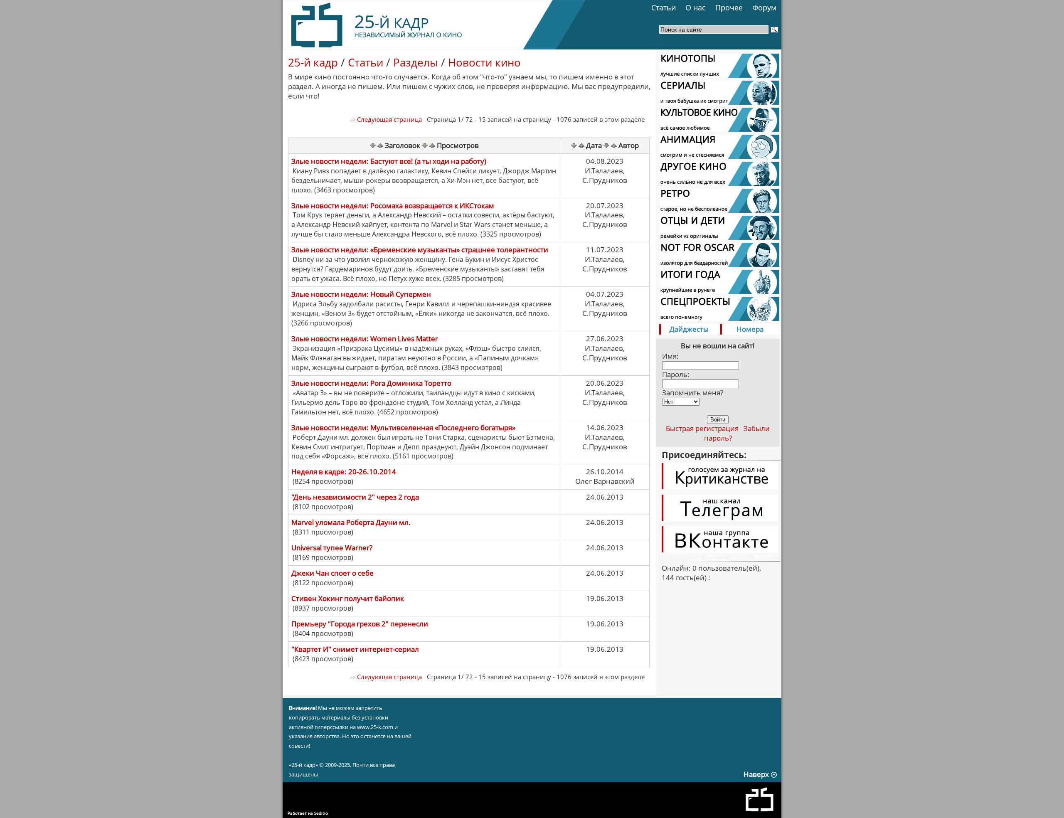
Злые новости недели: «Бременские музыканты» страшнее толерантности (419, 249)
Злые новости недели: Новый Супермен (361, 294)
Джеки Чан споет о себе (332, 573)
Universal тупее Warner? (331, 547)
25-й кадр (313, 62)
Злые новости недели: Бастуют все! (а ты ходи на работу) (388, 161)
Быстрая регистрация (702, 428)
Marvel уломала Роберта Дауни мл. (351, 522)
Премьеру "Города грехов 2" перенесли (359, 623)
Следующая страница (388, 119)
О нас (695, 7)
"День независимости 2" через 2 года (355, 497)
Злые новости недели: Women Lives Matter (364, 338)
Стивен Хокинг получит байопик (347, 598)
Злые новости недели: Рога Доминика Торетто (371, 383)
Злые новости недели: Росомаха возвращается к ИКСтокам (392, 205)
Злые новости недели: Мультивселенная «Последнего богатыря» (403, 427)
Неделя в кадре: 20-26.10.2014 (343, 471)
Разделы (415, 62)
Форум (764, 7)
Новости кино (484, 62)
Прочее (729, 7)
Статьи (663, 7)
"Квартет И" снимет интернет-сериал (355, 649)
